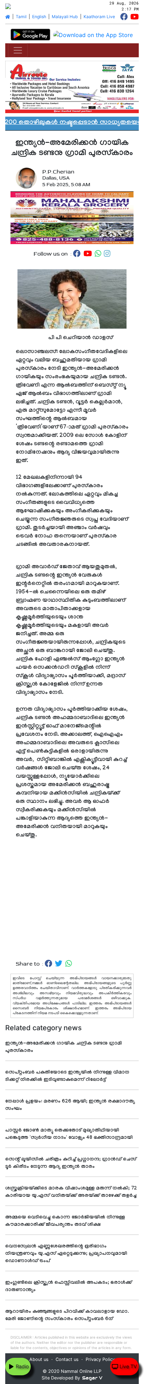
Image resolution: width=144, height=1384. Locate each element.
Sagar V (92, 1378)
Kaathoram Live (99, 16)
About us (39, 1359)
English (39, 16)
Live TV (127, 1366)
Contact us (67, 1359)
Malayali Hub (65, 16)
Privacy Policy (100, 1359)
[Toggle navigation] (18, 50)
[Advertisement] (72, 897)
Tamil (21, 16)
